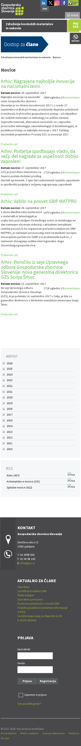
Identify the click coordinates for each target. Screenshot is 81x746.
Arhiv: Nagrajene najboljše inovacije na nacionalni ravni (38, 83)
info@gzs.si (27, 563)
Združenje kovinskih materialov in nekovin (26, 57)
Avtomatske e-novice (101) (23, 481)
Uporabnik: (24, 649)
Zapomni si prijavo (35, 695)
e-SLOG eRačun (26, 620)
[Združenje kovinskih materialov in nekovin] (13, 8)
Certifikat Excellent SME (32, 591)
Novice (57, 57)
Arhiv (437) (13, 475)
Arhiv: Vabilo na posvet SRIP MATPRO (39, 201)
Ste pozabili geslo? (29, 704)
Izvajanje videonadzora (53, 733)
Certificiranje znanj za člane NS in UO (39, 616)
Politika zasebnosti (29, 733)
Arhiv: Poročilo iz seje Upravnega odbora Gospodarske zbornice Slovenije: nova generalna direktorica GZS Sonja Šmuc (39, 269)
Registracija (48, 681)
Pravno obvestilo (8, 733)
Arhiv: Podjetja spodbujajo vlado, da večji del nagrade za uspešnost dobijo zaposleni (39, 156)
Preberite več (9, 144)
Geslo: (21, 663)
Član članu (23, 587)
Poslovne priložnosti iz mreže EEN (38, 603)
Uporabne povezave (30, 599)
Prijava (27, 681)
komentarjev (72, 97)
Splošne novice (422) (19, 487)
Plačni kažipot (25, 595)
